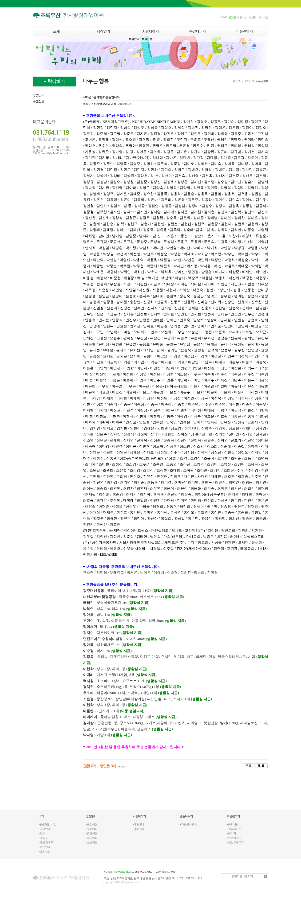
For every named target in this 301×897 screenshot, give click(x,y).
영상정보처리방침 (142, 872)
